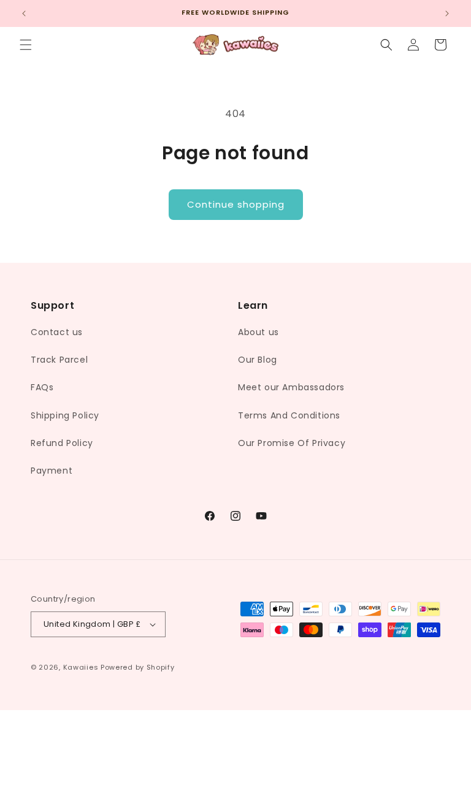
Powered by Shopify (138, 667)
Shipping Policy (65, 415)
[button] (25, 44)
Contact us (57, 332)
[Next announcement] (447, 13)
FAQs (42, 387)
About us (258, 332)
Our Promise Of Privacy (291, 443)
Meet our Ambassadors (291, 387)
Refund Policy (62, 443)
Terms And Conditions (289, 415)
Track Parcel (59, 360)
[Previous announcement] (23, 13)
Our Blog (257, 360)
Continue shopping (236, 204)
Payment (51, 470)
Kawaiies (81, 667)
